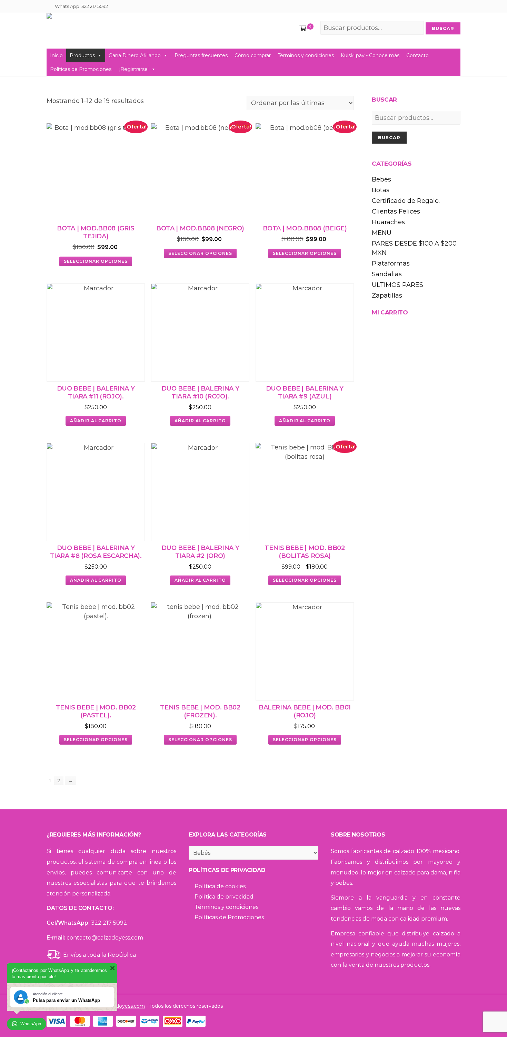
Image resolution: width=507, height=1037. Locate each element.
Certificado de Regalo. (406, 201)
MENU (381, 233)
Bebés (381, 179)
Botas (380, 190)
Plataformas (391, 263)
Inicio (56, 55)
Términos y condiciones (306, 55)
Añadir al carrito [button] (95, 420)
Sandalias (387, 274)
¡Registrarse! (134, 69)
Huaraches (388, 222)
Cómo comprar (253, 55)
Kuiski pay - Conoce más (370, 55)
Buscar (389, 137)
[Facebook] (447, 7)
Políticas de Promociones (229, 917)
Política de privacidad (224, 896)
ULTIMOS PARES (397, 285)
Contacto (417, 55)
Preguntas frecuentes (201, 55)
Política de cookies (220, 886)
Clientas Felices (396, 211)
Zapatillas (387, 295)
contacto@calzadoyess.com (105, 937)
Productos (82, 55)
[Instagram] (456, 7)
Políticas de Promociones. (81, 69)
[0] (301, 28)
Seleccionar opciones (95, 261)
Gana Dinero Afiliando (135, 55)
